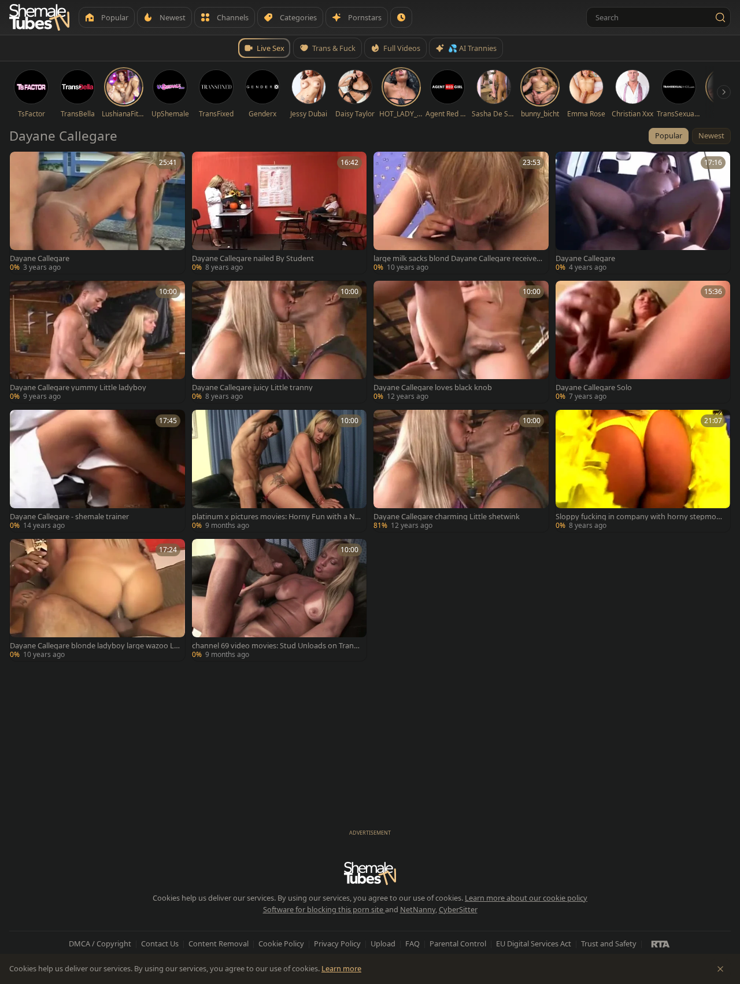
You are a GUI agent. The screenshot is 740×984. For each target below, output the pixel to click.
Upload (383, 943)
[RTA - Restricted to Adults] (660, 943)
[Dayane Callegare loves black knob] (461, 342)
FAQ (412, 943)
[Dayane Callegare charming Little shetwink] (461, 471)
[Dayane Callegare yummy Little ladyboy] (97, 342)
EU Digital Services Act (533, 943)
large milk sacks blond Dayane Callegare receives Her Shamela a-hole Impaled (456, 258)
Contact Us (160, 943)
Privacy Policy (337, 943)
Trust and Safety (609, 943)
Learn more (341, 968)
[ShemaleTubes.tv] (39, 17)
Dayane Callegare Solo (594, 387)
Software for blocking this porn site (324, 909)
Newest (711, 135)
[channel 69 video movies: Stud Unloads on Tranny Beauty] (279, 600)
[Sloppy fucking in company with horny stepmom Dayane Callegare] (643, 471)
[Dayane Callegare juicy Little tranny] (279, 342)
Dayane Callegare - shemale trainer (69, 516)
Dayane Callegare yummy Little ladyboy (78, 387)
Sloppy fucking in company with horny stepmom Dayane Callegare (639, 516)
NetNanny (417, 909)
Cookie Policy (281, 943)
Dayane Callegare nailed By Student (253, 258)
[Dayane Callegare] (97, 213)
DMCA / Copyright (100, 943)
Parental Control (458, 943)
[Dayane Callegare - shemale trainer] (97, 471)
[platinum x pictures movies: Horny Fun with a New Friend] (279, 471)
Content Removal (218, 943)
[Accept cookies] (720, 969)
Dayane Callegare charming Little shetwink (446, 516)
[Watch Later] (401, 17)
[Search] (720, 17)
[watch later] (22, 164)
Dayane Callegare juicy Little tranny (252, 387)
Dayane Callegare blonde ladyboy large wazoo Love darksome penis (94, 645)
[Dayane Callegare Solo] (643, 342)
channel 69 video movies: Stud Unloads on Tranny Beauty (275, 645)
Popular (668, 135)
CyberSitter (458, 909)
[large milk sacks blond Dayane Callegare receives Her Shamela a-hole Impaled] (461, 213)
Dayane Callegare (39, 258)
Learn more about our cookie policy (526, 898)
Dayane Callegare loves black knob (432, 387)
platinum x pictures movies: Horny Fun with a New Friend (275, 516)
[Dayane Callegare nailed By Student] (279, 213)
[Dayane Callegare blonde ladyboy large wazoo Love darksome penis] (97, 600)
